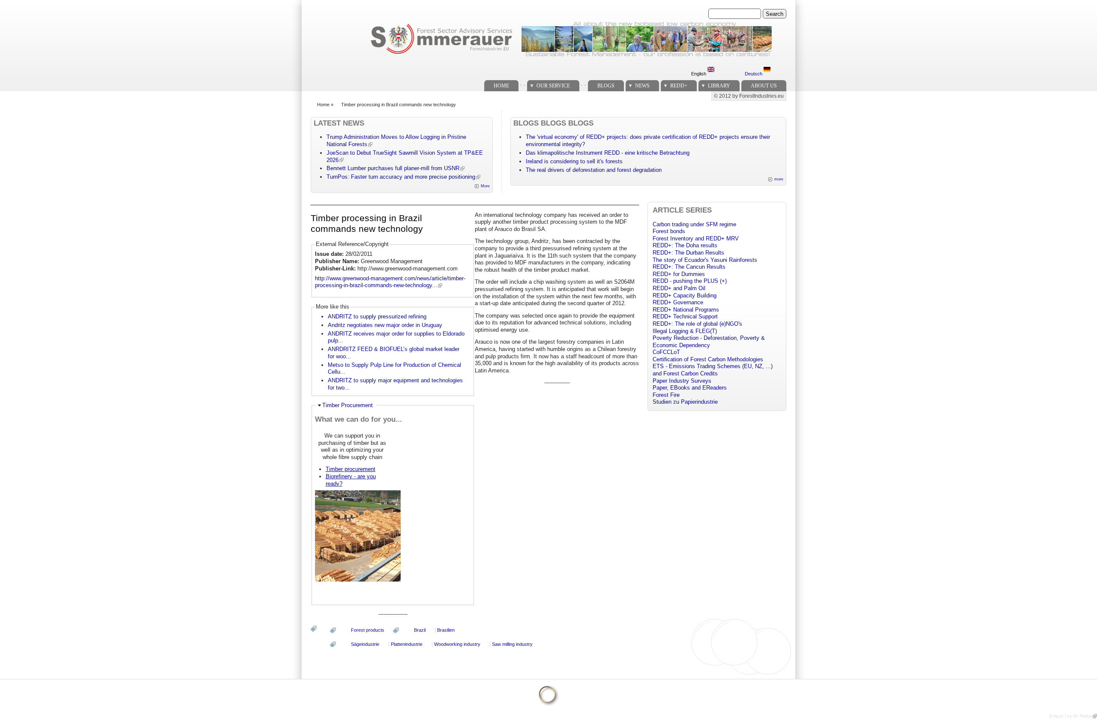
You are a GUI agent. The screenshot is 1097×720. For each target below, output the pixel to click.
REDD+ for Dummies (679, 274)
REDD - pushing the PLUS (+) (690, 281)
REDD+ (678, 86)
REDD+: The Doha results (685, 245)
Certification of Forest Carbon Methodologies (708, 359)
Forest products (367, 630)
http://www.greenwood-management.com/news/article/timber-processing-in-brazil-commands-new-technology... (390, 282)
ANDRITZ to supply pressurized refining (377, 316)
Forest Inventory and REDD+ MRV (696, 238)
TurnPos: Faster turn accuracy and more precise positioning (401, 177)
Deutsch (754, 73)
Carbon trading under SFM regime (694, 224)
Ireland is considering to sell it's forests (574, 161)
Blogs (605, 86)
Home (501, 86)
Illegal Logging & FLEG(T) (685, 331)
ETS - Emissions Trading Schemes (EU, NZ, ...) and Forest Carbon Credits (713, 370)
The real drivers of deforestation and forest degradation (594, 170)
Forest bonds (669, 231)
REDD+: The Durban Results (688, 252)
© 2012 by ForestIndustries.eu (749, 96)
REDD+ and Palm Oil (679, 288)
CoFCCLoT (666, 352)
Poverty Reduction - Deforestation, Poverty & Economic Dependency (709, 341)
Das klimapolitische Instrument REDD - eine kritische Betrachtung (607, 153)
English (699, 73)
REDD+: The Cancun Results (689, 267)
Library (719, 86)
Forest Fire (666, 395)
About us (764, 86)
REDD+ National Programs (686, 309)
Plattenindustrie (407, 644)
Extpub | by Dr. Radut (1070, 716)
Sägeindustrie (365, 644)
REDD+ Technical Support (685, 316)
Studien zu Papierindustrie (685, 402)
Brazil (420, 630)
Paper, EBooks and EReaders (690, 387)
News (642, 86)
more (778, 179)
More (485, 186)
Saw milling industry (512, 644)
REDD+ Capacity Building (684, 295)
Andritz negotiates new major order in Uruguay (385, 325)
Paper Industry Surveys (682, 381)
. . (522, 83)
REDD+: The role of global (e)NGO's (697, 324)
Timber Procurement (347, 405)
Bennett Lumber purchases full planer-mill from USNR (393, 168)
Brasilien (446, 630)
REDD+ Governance (678, 302)
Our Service (553, 86)
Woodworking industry (457, 644)
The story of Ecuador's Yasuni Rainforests (705, 260)
